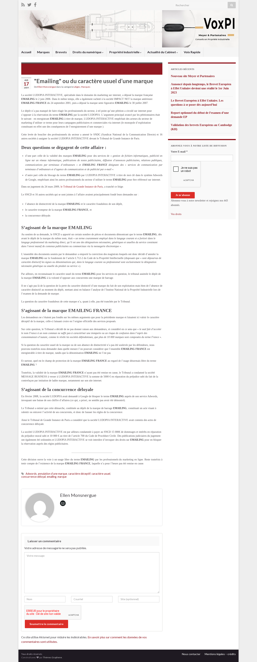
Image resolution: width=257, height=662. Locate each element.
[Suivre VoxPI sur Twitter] (29, 4)
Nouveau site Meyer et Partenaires (193, 76)
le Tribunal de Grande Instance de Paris (81, 186)
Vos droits (176, 214)
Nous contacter (191, 654)
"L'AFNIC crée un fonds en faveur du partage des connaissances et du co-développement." (131, 68)
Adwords (31, 473)
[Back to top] (248, 653)
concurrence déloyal (33, 476)
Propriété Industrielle (124, 52)
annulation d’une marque (52, 473)
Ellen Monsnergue (46, 86)
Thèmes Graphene (52, 657)
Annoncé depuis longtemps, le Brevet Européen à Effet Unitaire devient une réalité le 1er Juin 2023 (201, 88)
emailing (51, 476)
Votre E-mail (179, 151)
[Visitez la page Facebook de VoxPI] (35, 4)
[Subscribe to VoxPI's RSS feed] (23, 4)
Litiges (77, 86)
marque (62, 476)
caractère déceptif (79, 473)
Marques (43, 52)
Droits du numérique (87, 52)
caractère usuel (101, 473)
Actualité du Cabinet (161, 52)
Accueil (26, 52)
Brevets (61, 52)
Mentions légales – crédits (220, 654)
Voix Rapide (192, 52)
